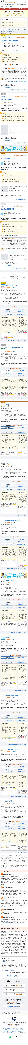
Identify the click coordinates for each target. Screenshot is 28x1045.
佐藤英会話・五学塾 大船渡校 (9, 40)
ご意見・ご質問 (15, 1029)
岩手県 (7, 6)
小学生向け (24, 29)
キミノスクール (9, 463)
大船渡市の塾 (18, 4)
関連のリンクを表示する (13, 976)
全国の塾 (9, 4)
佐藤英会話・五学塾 (5, 37)
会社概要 (21, 1029)
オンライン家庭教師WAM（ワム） (14, 348)
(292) (14, 582)
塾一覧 (4, 1028)
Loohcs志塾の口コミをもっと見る (19, 852)
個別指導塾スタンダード (12, 285)
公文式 (2, 155)
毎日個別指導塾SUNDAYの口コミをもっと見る (17, 744)
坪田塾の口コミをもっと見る (20, 458)
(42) (14, 522)
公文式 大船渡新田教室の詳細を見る (19, 268)
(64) (14, 697)
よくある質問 (16, 1028)
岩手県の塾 (13, 4)
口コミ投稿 (6, 1031)
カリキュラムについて (7, 314)
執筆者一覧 (9, 1028)
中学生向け (17, 29)
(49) (14, 639)
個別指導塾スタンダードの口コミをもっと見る (17, 340)
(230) (14, 407)
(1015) (14, 287)
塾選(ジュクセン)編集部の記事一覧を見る (18, 972)
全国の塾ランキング (6, 1032)
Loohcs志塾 (9, 801)
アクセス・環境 (20, 309)
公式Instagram (7, 970)
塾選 (7, 921)
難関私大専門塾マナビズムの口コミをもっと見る (16, 568)
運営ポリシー (20, 1031)
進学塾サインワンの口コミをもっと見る (18, 632)
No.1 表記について (22, 1032)
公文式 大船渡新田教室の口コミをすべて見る (17, 252)
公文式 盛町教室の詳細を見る (20, 199)
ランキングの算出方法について (8, 31)
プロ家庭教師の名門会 (11, 749)
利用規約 (21, 1028)
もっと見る (24, 75)
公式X (12, 970)
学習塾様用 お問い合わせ (14, 1006)
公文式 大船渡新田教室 (7, 209)
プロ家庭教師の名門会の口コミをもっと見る (17, 796)
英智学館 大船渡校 (6, 99)
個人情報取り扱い (6, 1029)
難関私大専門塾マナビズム (13, 521)
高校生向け (10, 29)
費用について (7, 311)
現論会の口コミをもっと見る (20, 690)
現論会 (7, 637)
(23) (14, 351)
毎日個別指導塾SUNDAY (12, 695)
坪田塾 (7, 405)
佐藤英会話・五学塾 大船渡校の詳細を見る (17, 89)
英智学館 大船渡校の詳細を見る (20, 142)
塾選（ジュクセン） (4, 4)
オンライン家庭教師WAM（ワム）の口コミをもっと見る (15, 398)
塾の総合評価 (7, 309)
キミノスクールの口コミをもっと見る (18, 515)
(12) (14, 803)
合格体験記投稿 (13, 1031)
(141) (14, 751)
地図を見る (8, 87)
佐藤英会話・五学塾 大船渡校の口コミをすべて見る (16, 81)
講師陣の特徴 (20, 311)
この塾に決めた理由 (21, 314)
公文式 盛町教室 (5, 158)
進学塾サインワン (10, 581)
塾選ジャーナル (14, 1032)
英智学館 (3, 96)
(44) (14, 465)
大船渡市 (10, 6)
